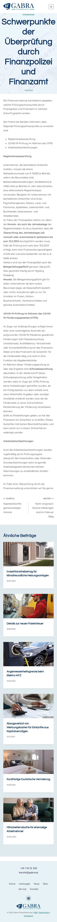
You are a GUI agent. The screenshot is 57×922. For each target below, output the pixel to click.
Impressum (28, 916)
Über (45, 883)
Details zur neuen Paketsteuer (25, 623)
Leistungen (24, 883)
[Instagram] (28, 898)
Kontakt (34, 889)
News (36, 883)
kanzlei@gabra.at (28, 872)
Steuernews (28, 15)
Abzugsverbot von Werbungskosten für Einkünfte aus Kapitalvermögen (28, 727)
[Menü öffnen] (51, 6)
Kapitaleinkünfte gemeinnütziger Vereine (12, 505)
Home (12, 883)
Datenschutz (44, 912)
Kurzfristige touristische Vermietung (28, 779)
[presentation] (28, 554)
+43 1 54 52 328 (28, 868)
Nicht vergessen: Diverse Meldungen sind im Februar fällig (43, 507)
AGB (35, 912)
